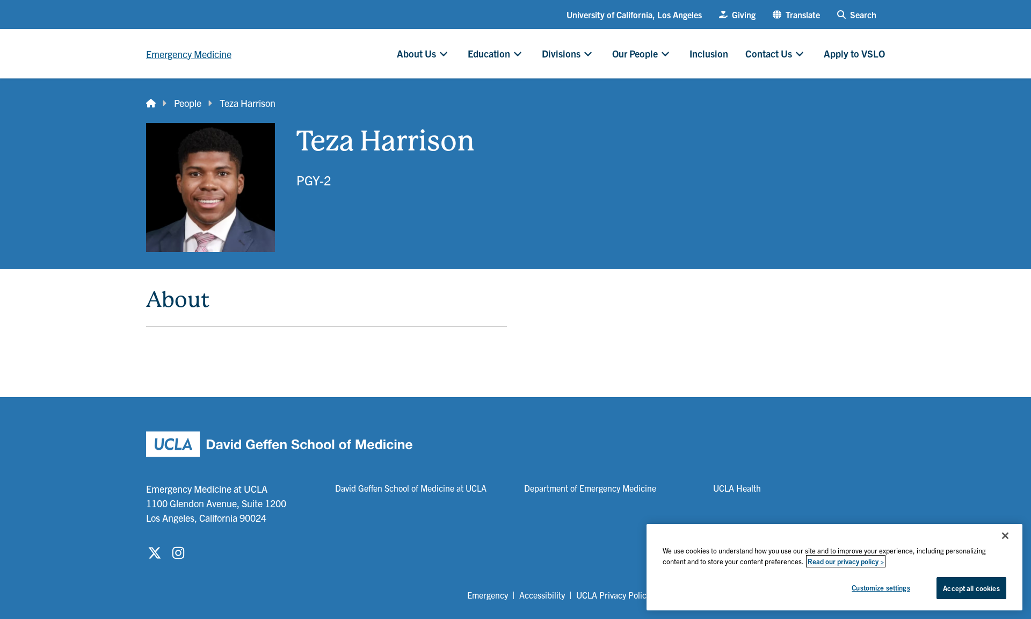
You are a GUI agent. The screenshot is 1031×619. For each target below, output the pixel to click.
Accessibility (542, 594)
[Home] (151, 103)
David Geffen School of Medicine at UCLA (411, 488)
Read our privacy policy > (846, 561)
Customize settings (881, 587)
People (187, 103)
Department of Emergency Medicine (590, 488)
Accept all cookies (971, 588)
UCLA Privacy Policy (613, 594)
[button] (796, 14)
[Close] (1005, 536)
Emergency (487, 594)
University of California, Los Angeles (634, 14)
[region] (834, 567)
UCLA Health (737, 488)
